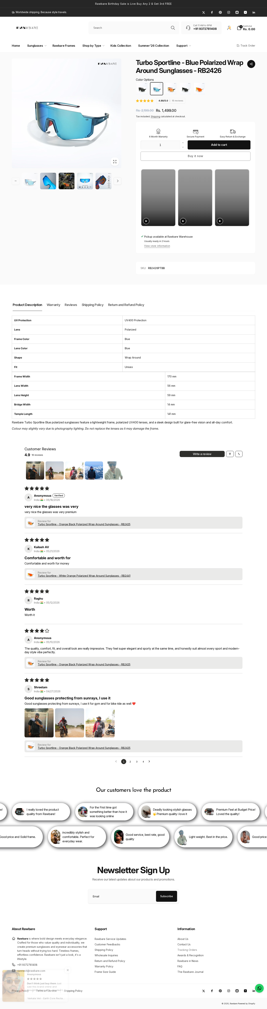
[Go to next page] (150, 761)
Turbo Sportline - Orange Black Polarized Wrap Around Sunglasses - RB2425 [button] (84, 524)
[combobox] (133, 27)
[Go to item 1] (35, 470)
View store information (157, 246)
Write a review (202, 454)
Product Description (27, 305)
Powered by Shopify (246, 1003)
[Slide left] (15, 181)
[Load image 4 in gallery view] (85, 181)
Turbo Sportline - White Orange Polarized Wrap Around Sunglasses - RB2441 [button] (84, 575)
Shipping (155, 116)
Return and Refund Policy (126, 305)
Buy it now (195, 156)
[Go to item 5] (113, 470)
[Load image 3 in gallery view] (67, 181)
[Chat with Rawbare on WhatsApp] (259, 988)
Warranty (53, 305)
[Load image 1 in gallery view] (30, 181)
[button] (246, 28)
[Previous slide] (144, 198)
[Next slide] (246, 198)
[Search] (173, 27)
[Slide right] (117, 181)
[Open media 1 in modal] (66, 113)
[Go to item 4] (94, 470)
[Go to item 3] (74, 470)
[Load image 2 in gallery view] (48, 181)
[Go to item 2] (55, 470)
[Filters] (230, 454)
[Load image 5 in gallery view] (104, 181)
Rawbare (233, 1003)
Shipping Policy (93, 305)
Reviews (71, 305)
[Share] (251, 64)
